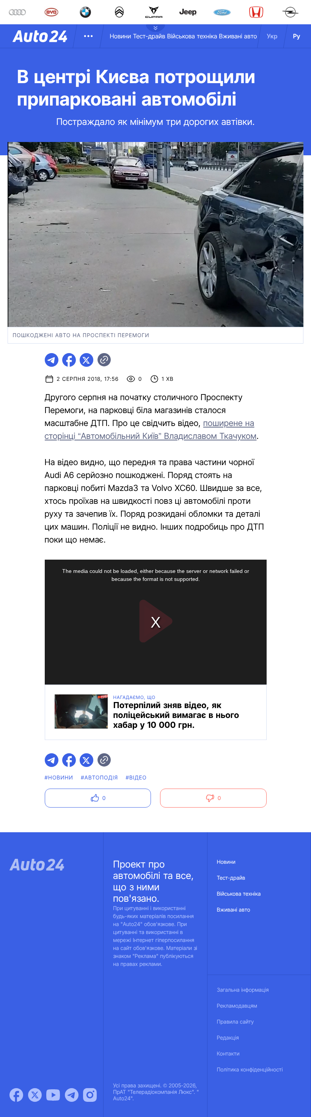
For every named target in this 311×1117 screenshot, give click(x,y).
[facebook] (69, 360)
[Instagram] (90, 1095)
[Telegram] (72, 1095)
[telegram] (51, 360)
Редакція (228, 1038)
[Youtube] (53, 1095)
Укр (272, 36)
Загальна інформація (243, 990)
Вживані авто (238, 36)
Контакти (228, 1054)
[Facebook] (16, 1095)
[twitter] (86, 360)
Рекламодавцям (237, 1006)
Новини (120, 36)
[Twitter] (35, 1095)
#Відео (136, 778)
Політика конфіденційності (250, 1070)
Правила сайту (235, 1022)
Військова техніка (192, 36)
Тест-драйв (149, 36)
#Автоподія (99, 778)
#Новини (59, 778)
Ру (296, 36)
